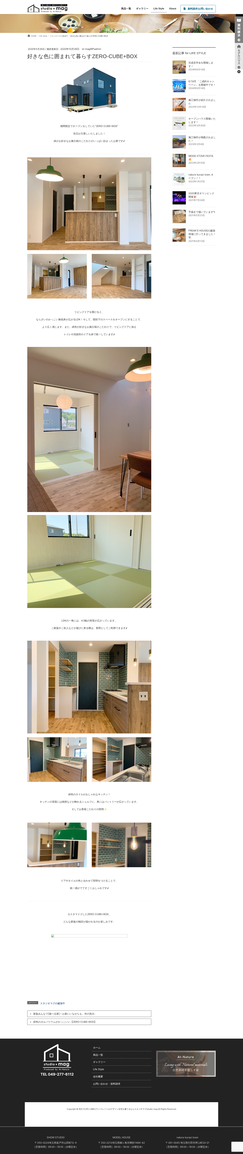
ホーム (97, 1047)
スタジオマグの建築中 (52, 1003)
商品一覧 (98, 1054)
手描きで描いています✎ (201, 211)
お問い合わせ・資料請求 (106, 1083)
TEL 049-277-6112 (57, 1074)
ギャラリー (99, 1062)
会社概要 (98, 1076)
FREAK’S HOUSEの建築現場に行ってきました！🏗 (202, 234)
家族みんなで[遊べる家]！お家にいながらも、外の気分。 (65, 1013)
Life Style (98, 1069)
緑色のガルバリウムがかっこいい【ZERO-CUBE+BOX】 (65, 1021)
